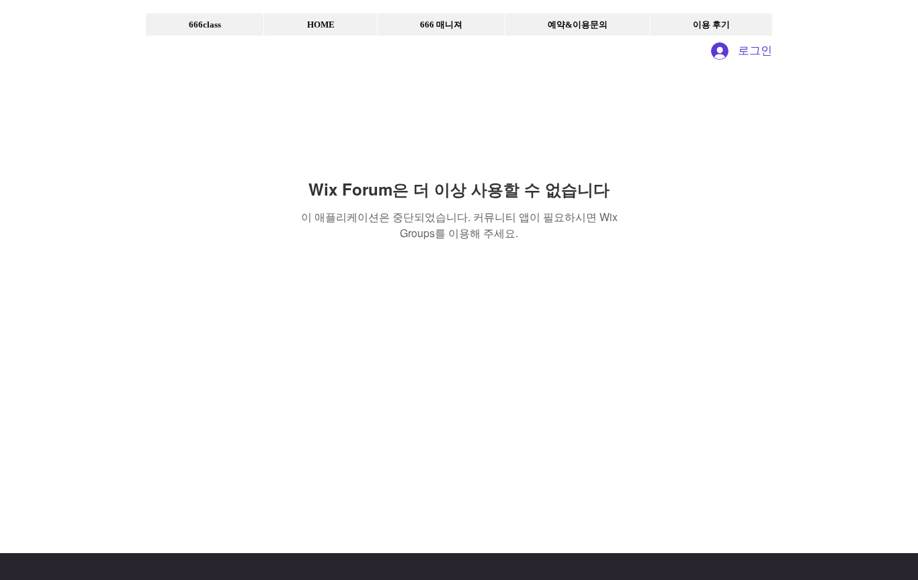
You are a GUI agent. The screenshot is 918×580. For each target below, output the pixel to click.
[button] (204, 24)
